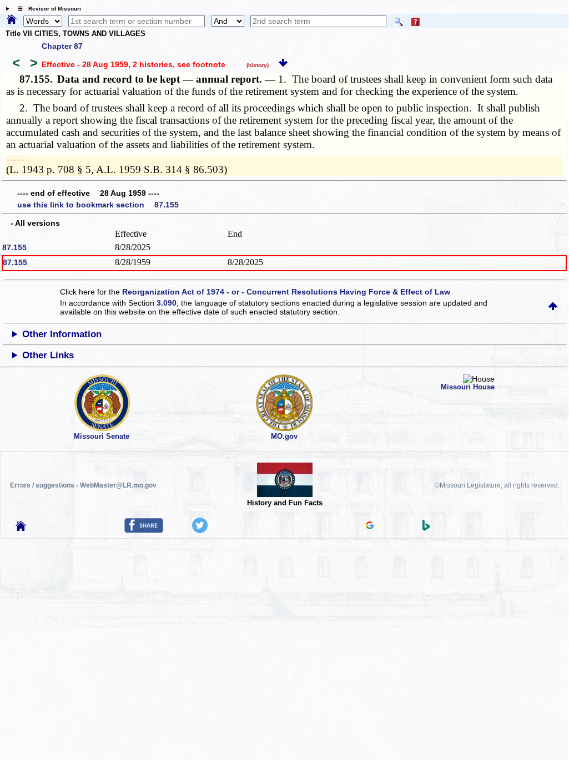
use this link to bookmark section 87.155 (98, 204)
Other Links (48, 355)
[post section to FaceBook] (143, 530)
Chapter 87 (62, 46)
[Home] (12, 20)
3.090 (167, 302)
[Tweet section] (200, 530)
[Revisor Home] (21, 528)
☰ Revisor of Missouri (46, 9)
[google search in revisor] (370, 526)
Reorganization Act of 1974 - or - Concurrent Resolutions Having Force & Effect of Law (286, 291)
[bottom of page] (283, 64)
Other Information (62, 334)
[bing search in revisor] (426, 528)
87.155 (14, 247)
